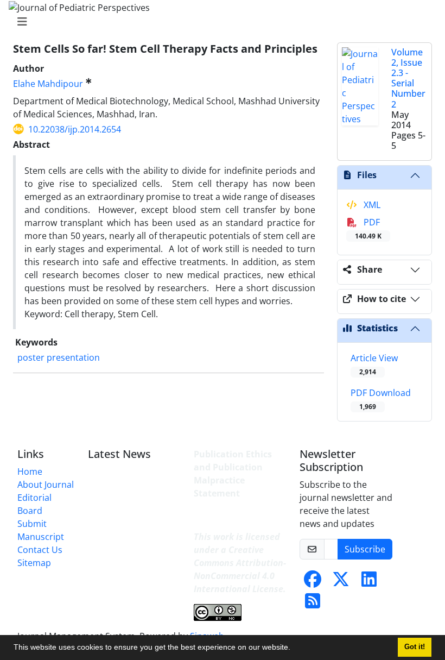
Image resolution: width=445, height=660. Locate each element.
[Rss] (313, 604)
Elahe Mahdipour (48, 84)
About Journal (45, 485)
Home (29, 471)
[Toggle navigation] (219, 21)
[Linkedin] (369, 582)
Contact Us (39, 550)
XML (370, 205)
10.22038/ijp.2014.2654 (74, 129)
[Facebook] (313, 582)
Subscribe (365, 549)
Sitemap (34, 563)
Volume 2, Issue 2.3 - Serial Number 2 (408, 78)
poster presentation (58, 357)
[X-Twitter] (341, 582)
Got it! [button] (414, 647)
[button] (294, 648)
